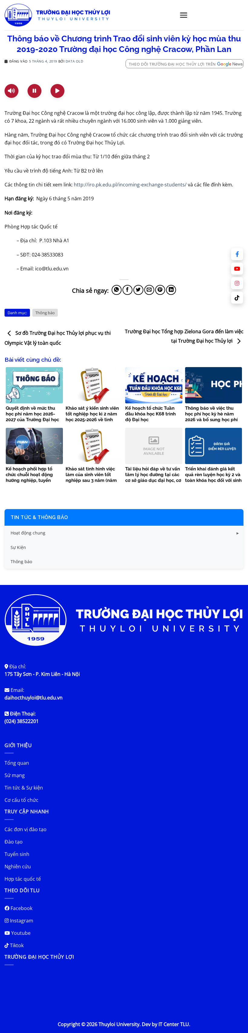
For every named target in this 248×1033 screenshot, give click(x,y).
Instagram (21, 920)
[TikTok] (237, 298)
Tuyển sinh (17, 854)
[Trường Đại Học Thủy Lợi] (57, 15)
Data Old (74, 61)
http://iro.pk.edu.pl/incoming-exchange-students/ (130, 184)
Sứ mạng (15, 775)
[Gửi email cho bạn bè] (149, 290)
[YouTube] (237, 269)
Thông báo (45, 312)
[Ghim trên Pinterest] (160, 290)
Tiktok (16, 945)
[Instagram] (237, 283)
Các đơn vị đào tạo (26, 829)
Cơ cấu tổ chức (21, 800)
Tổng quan (17, 763)
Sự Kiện (18, 547)
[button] (183, 15)
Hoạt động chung (28, 533)
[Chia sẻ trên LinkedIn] (171, 290)
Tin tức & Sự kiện (24, 787)
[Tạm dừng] (34, 91)
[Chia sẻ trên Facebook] (127, 290)
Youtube (20, 933)
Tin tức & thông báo (39, 517)
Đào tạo (14, 841)
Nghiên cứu (18, 866)
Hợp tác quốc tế (23, 879)
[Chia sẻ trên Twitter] (138, 290)
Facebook (20, 908)
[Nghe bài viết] (11, 91)
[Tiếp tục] (57, 91)
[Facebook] (237, 254)
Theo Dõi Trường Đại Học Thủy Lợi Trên (172, 64)
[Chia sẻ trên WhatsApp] (117, 290)
